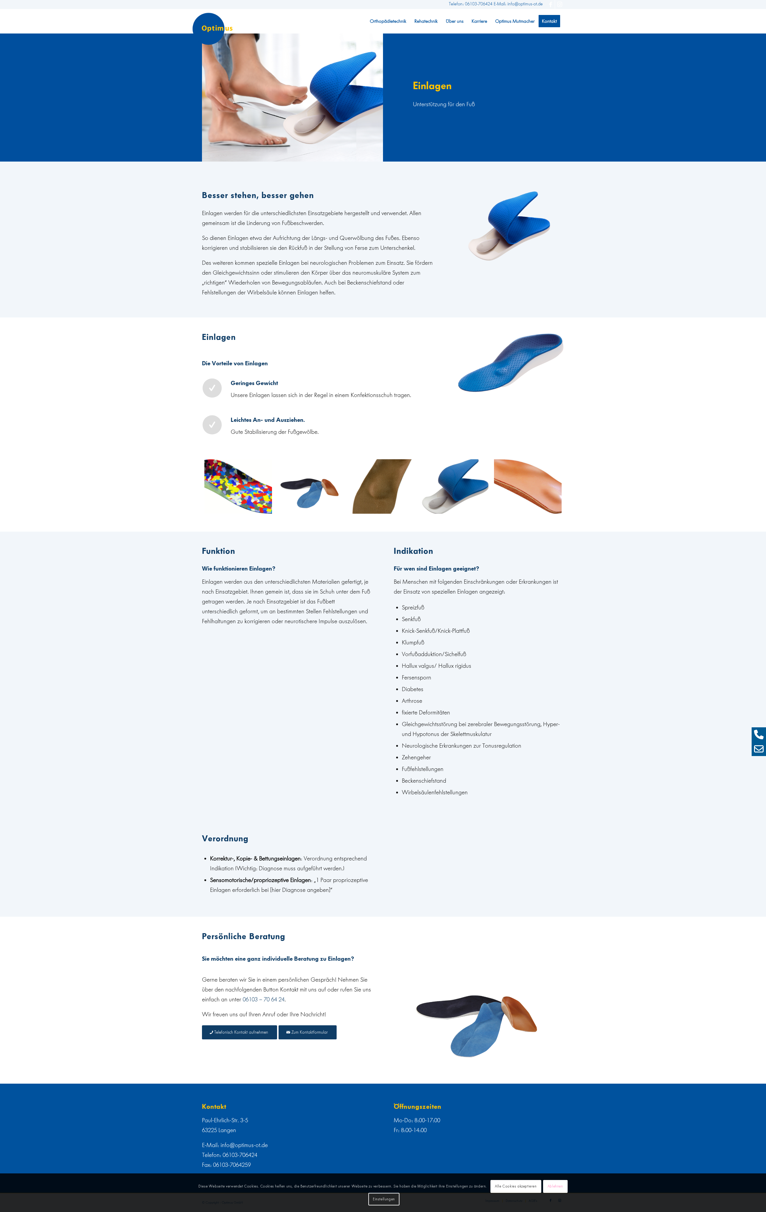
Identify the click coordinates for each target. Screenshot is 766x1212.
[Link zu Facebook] (550, 4)
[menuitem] (388, 21)
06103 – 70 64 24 (264, 999)
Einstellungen (384, 1199)
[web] (213, 29)
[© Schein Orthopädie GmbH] (238, 486)
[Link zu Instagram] (559, 4)
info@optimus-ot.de (244, 1145)
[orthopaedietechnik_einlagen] (310, 486)
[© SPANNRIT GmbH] (383, 486)
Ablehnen (555, 1186)
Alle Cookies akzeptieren (515, 1186)
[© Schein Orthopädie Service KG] (455, 486)
